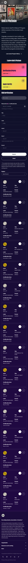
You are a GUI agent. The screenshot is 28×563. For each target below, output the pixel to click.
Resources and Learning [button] (7, 545)
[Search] (25, 2)
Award (2, 128)
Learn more (5, 73)
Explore (3, 171)
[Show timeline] (20, 181)
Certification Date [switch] (13, 103)
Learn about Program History (13, 53)
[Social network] (2, 556)
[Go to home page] (3, 515)
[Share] (23, 181)
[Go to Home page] (5, 2)
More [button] (2, 548)
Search (14, 154)
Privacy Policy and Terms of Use (8, 560)
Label (2, 120)
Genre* (2, 136)
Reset (14, 158)
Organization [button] (4, 542)
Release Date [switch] (4, 103)
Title (2, 112)
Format (2, 145)
